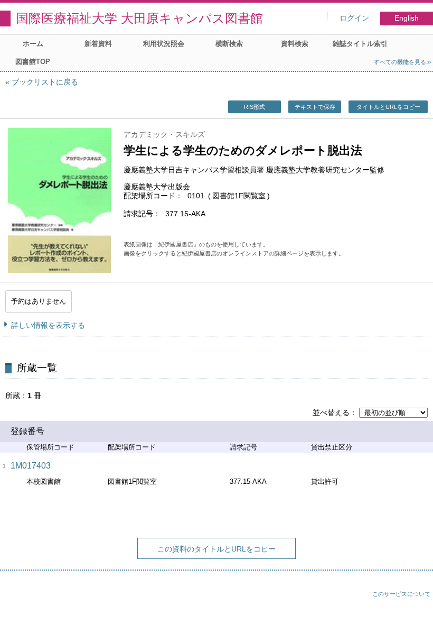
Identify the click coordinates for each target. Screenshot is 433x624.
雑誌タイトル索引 (360, 44)
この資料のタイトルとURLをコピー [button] (216, 549)
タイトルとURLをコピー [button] (388, 107)
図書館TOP (32, 62)
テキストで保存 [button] (315, 107)
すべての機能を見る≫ (403, 62)
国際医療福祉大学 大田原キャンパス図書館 (139, 18)
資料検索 (294, 44)
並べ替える (331, 412)
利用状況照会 (163, 44)
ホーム (33, 44)
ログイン (354, 18)
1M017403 (31, 465)
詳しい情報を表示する (48, 325)
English (406, 18)
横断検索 (229, 44)
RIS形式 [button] (254, 107)
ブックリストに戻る (45, 82)
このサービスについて (401, 594)
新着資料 (98, 44)
